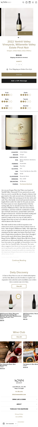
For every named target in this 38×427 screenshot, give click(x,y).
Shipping (12, 57)
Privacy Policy (19, 414)
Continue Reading (19, 260)
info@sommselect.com (19, 394)
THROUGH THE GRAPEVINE (19, 409)
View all (19, 286)
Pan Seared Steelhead (26, 184)
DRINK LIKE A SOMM (19, 399)
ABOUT (19, 404)
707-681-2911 (19, 391)
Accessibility (19, 416)
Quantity (19, 61)
